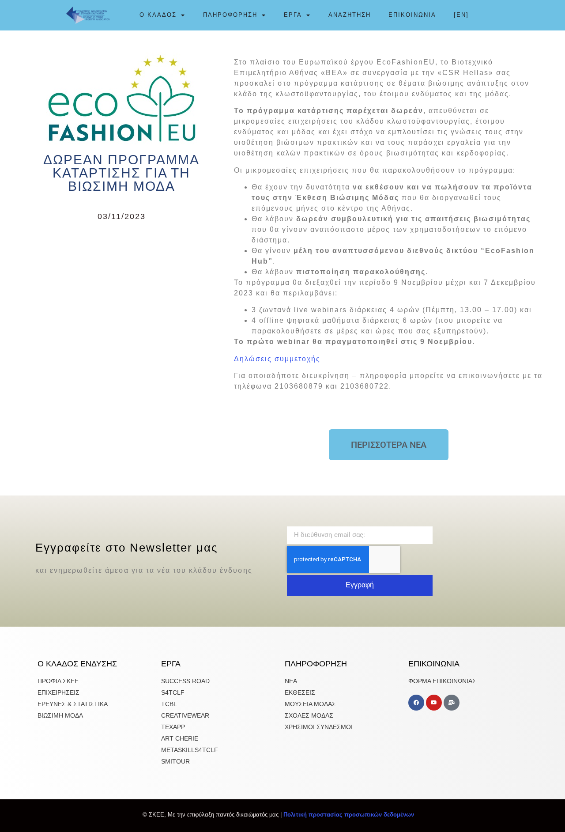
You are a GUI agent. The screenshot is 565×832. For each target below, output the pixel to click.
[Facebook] (416, 703)
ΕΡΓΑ (293, 14)
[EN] (461, 14)
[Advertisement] (121, 293)
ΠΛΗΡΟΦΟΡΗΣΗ (230, 14)
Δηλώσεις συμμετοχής (277, 359)
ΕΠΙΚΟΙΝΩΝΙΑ (412, 14)
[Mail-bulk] (452, 703)
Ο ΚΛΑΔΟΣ (158, 14)
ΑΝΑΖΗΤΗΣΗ (349, 14)
